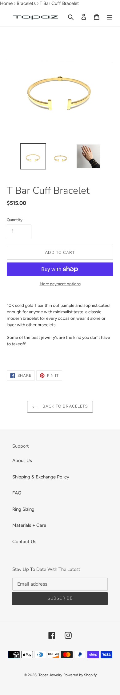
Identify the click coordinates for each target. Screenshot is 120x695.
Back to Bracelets (64, 406)
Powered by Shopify (80, 675)
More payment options (60, 284)
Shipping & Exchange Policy (40, 477)
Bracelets (26, 3)
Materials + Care (29, 525)
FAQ (17, 493)
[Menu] (109, 16)
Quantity (14, 219)
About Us (22, 460)
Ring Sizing (23, 509)
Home (6, 3)
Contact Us (24, 541)
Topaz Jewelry (50, 675)
